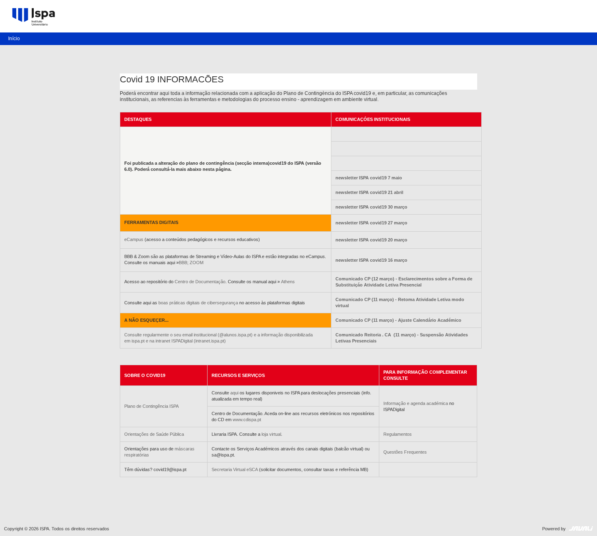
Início (14, 38)
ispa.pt (139, 340)
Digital (35, 23)
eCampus (133, 239)
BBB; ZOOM (191, 262)
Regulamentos (397, 434)
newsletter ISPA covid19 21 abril (369, 192)
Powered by (554, 528)
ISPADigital (182, 340)
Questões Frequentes (405, 452)
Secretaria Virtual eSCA (235, 469)
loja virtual (271, 434)
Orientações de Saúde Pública (154, 434)
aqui (234, 392)
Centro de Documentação (200, 281)
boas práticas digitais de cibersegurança (198, 302)
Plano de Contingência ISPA (151, 406)
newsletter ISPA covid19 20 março (371, 239)
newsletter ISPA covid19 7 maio (368, 177)
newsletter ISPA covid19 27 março (371, 222)
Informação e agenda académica (415, 403)
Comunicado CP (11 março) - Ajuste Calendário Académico (398, 320)
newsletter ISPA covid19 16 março (371, 260)
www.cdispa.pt (247, 419)
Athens (288, 281)
